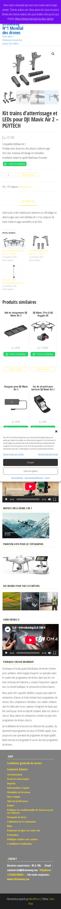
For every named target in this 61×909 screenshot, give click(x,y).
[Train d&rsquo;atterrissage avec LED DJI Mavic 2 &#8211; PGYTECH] (14, 242)
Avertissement (14, 774)
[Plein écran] (54, 499)
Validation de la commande (21, 821)
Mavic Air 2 (29, 186)
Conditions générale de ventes (24, 763)
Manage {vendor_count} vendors (13, 454)
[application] (30, 486)
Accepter (30, 462)
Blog (9, 826)
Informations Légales (18, 787)
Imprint (47, 477)
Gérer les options (30, 471)
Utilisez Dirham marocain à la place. (31, 19)
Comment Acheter (17, 769)
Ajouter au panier (28, 174)
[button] (56, 431)
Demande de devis (16, 817)
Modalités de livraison (18, 792)
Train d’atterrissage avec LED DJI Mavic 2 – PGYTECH (13, 252)
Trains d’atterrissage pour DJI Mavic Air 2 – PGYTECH (39, 252)
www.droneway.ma (18, 879)
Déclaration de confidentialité (34, 477)
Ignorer (50, 19)
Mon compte (13, 796)
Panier (10, 805)
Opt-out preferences (17, 477)
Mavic (22, 186)
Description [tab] (28, 201)
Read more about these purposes (48, 454)
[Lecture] (6, 499)
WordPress (34, 899)
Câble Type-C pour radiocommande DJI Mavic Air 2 (13, 281)
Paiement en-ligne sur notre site (23, 830)
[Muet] (49, 499)
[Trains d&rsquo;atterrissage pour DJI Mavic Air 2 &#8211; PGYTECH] (40, 242)
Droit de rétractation (18, 779)
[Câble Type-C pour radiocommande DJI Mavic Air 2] (14, 271)
